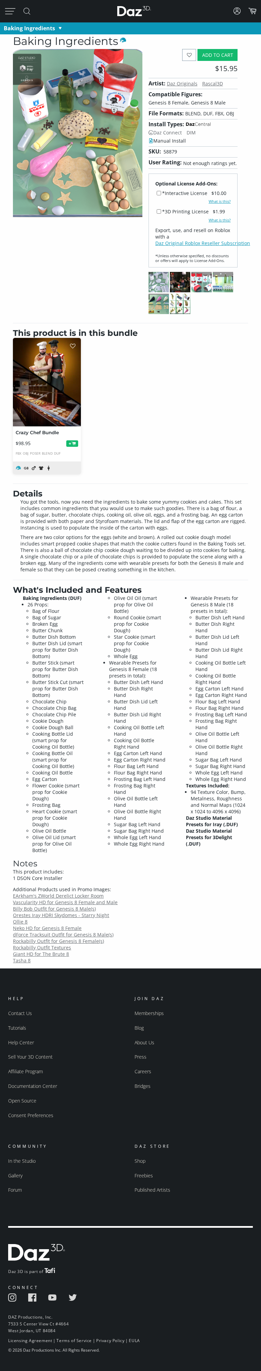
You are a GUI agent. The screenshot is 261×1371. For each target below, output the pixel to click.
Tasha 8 (22, 960)
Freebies (144, 1175)
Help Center (21, 1042)
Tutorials (17, 1028)
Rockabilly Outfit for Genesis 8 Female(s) (58, 941)
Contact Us (20, 1013)
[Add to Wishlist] (189, 55)
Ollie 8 (20, 921)
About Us (144, 1042)
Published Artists (152, 1190)
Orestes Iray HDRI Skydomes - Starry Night (61, 915)
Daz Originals (182, 83)
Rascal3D (212, 83)
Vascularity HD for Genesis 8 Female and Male (65, 902)
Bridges (143, 1086)
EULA (134, 1340)
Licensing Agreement (30, 1340)
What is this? (220, 201)
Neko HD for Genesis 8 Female (47, 928)
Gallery (15, 1175)
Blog (139, 1028)
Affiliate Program (25, 1071)
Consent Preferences (30, 1115)
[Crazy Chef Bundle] (47, 382)
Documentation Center (32, 1086)
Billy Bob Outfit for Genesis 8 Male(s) (54, 908)
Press (140, 1057)
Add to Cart (217, 55)
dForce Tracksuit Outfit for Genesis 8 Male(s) (63, 934)
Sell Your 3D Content (30, 1057)
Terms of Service (74, 1340)
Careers (143, 1071)
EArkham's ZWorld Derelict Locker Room (58, 896)
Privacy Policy (110, 1340)
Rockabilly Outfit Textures (42, 947)
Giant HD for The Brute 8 (41, 954)
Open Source (22, 1100)
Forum (15, 1190)
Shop (140, 1161)
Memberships (149, 1013)
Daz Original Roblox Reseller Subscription (202, 243)
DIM (191, 132)
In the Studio (22, 1161)
